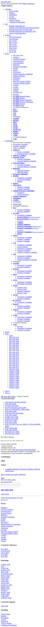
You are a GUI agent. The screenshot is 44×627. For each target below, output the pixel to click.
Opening (16, 89)
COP (2, 566)
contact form (5, 494)
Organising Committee (24, 282)
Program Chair (22, 289)
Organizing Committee (20, 144)
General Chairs (22, 287)
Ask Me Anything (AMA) (21, 83)
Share (3, 478)
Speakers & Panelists (24, 180)
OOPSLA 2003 (14, 382)
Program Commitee (23, 187)
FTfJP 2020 (4, 568)
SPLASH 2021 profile (12, 433)
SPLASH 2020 (6, 396)
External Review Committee (26, 154)
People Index (17, 204)
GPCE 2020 (5, 553)
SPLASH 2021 (14, 349)
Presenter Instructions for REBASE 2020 (22, 31)
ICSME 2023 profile (11, 417)
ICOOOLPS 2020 (7, 574)
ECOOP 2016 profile (12, 406)
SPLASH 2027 (14, 337)
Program (7, 35)
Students (12, 13)
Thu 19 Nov (13, 48)
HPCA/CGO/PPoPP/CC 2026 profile (17, 409)
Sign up (7, 393)
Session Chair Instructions (17, 33)
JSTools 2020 (5, 577)
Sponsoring (12, 18)
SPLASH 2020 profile (8, 398)
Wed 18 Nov (13, 46)
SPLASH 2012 (14, 365)
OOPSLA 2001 (14, 386)
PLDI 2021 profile (11, 422)
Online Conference (28, 3)
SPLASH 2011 (14, 367)
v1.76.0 (19, 498)
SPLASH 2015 (14, 360)
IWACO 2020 (5, 576)
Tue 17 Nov (13, 44)
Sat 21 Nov (12, 52)
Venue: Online (13, 11)
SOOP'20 (4, 590)
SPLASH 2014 (14, 361)
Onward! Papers (18, 63)
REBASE (16, 65)
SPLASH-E (17, 72)
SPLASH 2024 (14, 343)
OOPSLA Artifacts (19, 59)
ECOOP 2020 (5, 551)
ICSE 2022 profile (11, 415)
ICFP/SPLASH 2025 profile (14, 413)
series (13, 396)
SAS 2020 (4, 554)
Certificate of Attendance (17, 22)
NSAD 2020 (5, 583)
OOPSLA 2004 (14, 380)
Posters (15, 70)
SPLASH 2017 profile (12, 432)
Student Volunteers (19, 76)
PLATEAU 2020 (6, 585)
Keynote (20, 326)
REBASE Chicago (23, 170)
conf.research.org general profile (15, 402)
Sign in (7, 391)
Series (11, 336)
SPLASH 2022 (14, 347)
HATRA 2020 (5, 570)
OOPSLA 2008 (14, 373)
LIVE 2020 (4, 579)
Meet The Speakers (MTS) (21, 81)
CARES (16, 85)
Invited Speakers (22, 247)
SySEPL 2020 (5, 592)
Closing (15, 91)
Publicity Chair (22, 293)
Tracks (7, 54)
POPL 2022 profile (11, 430)
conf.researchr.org (10, 498)
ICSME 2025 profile (11, 419)
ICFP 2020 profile (11, 411)
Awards (11, 16)
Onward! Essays (18, 61)
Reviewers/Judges (23, 194)
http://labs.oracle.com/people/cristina (24, 449)
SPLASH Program (15, 37)
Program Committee (23, 159)
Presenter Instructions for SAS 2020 (20, 29)
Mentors (20, 181)
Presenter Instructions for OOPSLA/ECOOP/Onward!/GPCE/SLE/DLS (24, 27)
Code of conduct (14, 20)
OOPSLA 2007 (14, 374)
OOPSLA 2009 (14, 371)
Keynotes (16, 79)
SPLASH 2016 (14, 358)
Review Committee (23, 152)
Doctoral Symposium (20, 67)
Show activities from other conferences (13, 474)
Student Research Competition (23, 74)
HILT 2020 (4, 572)
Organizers (20, 192)
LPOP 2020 (4, 581)
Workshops (16, 78)
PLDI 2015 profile (11, 420)
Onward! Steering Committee (26, 161)
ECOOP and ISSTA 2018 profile (15, 407)
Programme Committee (24, 284)
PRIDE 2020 (5, 587)
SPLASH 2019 (14, 352)
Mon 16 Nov (13, 42)
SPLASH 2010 (14, 369)
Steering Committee (19, 146)
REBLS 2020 (5, 589)
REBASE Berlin (22, 172)
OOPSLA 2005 (14, 378)
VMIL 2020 (5, 596)
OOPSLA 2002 (14, 384)
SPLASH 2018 (14, 354)
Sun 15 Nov (13, 41)
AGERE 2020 (5, 564)
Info (6, 24)
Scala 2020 (4, 606)
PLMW (15, 68)
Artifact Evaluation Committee (27, 252)
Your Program (13, 39)
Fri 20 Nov (12, 50)
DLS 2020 (4, 549)
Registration (13, 15)
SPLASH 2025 (14, 341)
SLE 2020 (4, 556)
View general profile (6, 482)
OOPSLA (16, 57)
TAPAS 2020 (5, 594)
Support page (4, 499)
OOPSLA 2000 (14, 387)
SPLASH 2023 (14, 345)
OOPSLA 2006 (14, 376)
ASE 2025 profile (10, 404)
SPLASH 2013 (14, 363)
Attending (8, 9)
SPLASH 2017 (14, 356)
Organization (9, 141)
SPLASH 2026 (14, 339)
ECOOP (16, 94)
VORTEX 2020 (6, 598)
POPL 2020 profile (11, 428)
